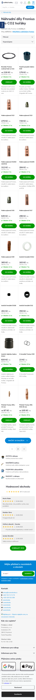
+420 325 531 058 (9, 598)
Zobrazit (9, 82)
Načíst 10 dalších (16, 440)
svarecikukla (6, 600)
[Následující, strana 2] (18, 448)
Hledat (30, 7)
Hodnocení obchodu (18, 486)
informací (6, 683)
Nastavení (18, 687)
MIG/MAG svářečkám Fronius (23, 32)
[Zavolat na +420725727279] (21, 2)
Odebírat (28, 574)
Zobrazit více (18, 548)
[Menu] (33, 2)
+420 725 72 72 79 (9, 595)
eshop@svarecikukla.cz (10, 592)
